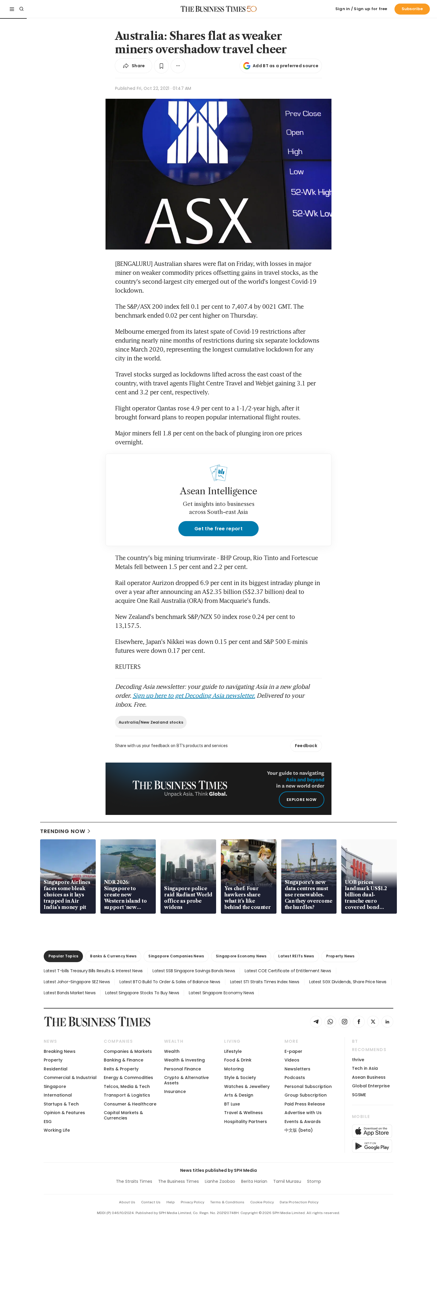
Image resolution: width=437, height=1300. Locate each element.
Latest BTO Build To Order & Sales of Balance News (170, 982)
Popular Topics (63, 956)
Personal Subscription (308, 1086)
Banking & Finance (123, 1060)
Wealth (172, 1051)
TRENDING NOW (62, 831)
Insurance (175, 1091)
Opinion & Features (64, 1113)
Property (53, 1060)
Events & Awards (302, 1122)
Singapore (55, 1086)
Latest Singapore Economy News (221, 993)
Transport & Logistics (127, 1095)
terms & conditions (227, 1202)
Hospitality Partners (245, 1122)
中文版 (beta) (298, 1130)
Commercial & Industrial (70, 1078)
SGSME (359, 1095)
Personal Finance (182, 1069)
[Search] (21, 9)
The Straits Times (134, 1181)
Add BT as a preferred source (285, 66)
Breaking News (60, 1051)
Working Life (57, 1130)
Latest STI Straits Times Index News (264, 982)
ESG (48, 1122)
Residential (55, 1069)
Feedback (306, 746)
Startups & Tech (61, 1104)
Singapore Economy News (241, 956)
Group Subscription (305, 1095)
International (58, 1095)
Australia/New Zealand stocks (151, 722)
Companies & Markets (128, 1051)
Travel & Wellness (243, 1113)
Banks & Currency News (113, 956)
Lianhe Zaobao (220, 1181)
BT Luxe (232, 1104)
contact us (151, 1202)
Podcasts (294, 1078)
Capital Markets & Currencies (123, 1115)
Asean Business (369, 1077)
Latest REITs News (296, 956)
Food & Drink (237, 1060)
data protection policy (299, 1202)
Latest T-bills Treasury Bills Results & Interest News (93, 971)
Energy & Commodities (128, 1078)
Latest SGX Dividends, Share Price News (347, 982)
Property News (340, 956)
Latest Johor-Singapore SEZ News (77, 982)
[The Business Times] (213, 9)
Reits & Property (121, 1069)
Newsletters (297, 1069)
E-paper (293, 1051)
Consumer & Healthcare (130, 1104)
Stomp (314, 1181)
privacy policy (192, 1202)
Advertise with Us (303, 1113)
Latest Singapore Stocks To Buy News (142, 993)
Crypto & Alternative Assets (186, 1080)
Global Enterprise (371, 1086)
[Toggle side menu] (12, 9)
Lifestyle (233, 1051)
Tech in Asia (365, 1068)
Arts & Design (238, 1095)
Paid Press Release (304, 1104)
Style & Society (240, 1078)
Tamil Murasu (287, 1181)
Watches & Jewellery (247, 1086)
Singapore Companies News (176, 956)
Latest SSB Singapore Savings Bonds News (194, 971)
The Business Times (178, 1181)
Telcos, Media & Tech (127, 1086)
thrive (358, 1060)
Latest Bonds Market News (69, 993)
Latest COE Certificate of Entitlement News (288, 971)
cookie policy (262, 1202)
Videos (291, 1060)
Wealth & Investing (184, 1060)
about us (127, 1202)
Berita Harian (254, 1181)
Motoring (234, 1069)
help (170, 1202)
